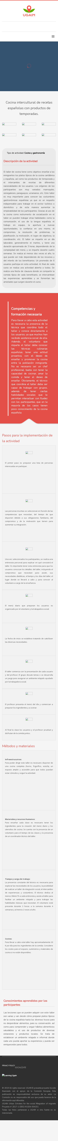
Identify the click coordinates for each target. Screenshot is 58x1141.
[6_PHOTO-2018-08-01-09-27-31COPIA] (49, 138)
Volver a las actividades (21, 72)
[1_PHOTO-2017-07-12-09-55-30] (9, 128)
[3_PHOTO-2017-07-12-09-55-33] (49, 128)
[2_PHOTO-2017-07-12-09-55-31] (29, 128)
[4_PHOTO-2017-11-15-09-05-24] (9, 138)
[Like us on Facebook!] (28, 1067)
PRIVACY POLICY (8, 1066)
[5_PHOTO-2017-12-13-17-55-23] (29, 138)
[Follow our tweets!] (32, 1067)
